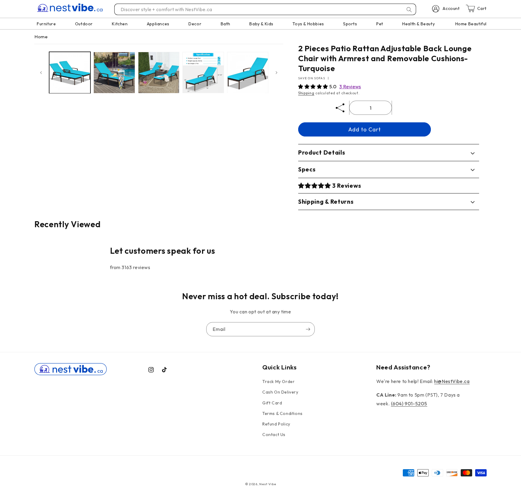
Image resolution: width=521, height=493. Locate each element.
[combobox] (265, 9)
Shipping (306, 93)
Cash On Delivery (280, 392)
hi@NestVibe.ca (451, 381)
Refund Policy (276, 424)
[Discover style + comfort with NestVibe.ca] (409, 9)
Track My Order (278, 381)
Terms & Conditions (282, 413)
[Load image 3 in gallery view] (158, 72)
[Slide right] (276, 72)
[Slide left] (41, 72)
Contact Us (274, 434)
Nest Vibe (267, 484)
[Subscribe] (307, 329)
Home (41, 36)
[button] (313, 86)
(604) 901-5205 (409, 403)
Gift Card (272, 403)
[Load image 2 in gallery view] (114, 72)
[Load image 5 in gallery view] (247, 72)
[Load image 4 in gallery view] (203, 72)
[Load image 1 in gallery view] (69, 72)
